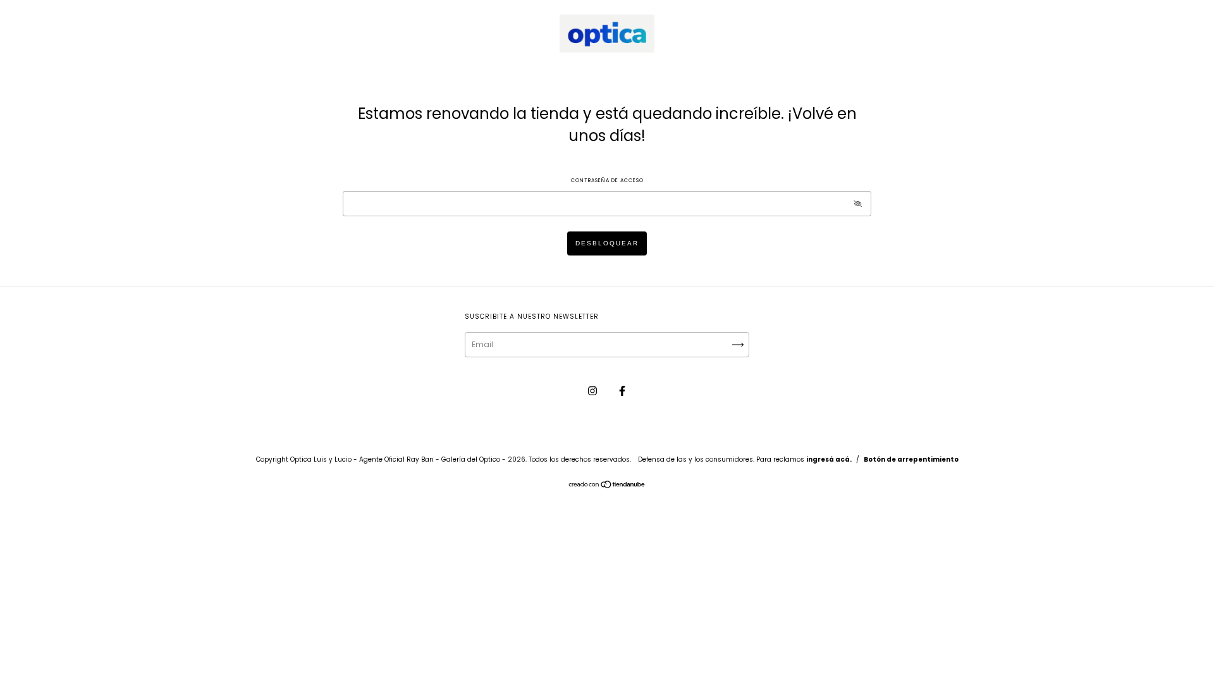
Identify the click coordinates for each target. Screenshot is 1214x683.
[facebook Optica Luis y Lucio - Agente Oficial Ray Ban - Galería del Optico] (622, 390)
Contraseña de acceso (607, 180)
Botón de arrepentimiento (911, 459)
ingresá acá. (829, 459)
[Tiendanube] (607, 486)
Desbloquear (607, 243)
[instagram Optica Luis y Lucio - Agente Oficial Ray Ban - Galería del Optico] (593, 390)
